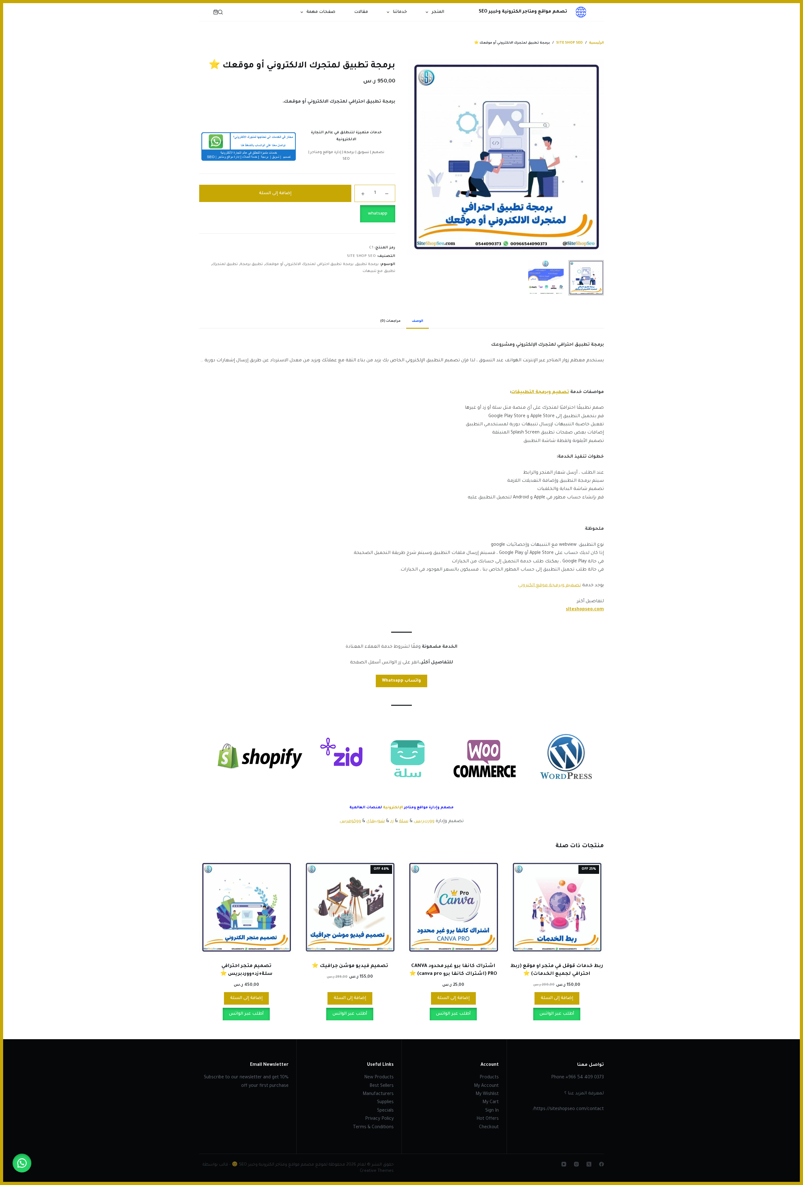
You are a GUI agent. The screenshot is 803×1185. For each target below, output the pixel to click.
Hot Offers (487, 1119)
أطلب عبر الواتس (557, 1014)
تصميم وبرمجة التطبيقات (540, 392)
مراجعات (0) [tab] (390, 321)
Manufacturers (378, 1094)
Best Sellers (382, 1086)
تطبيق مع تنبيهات (379, 271)
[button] (297, 213)
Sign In (492, 1110)
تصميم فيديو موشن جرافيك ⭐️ (350, 966)
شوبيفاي (375, 821)
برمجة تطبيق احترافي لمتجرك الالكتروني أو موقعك (309, 265)
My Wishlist (487, 1094)
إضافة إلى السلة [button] (557, 998)
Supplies (385, 1102)
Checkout (489, 1127)
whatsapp (377, 213)
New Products (379, 1077)
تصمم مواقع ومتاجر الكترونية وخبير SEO (523, 11)
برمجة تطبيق (367, 265)
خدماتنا (400, 12)
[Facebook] (601, 1164)
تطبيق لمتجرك (225, 265)
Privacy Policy (379, 1119)
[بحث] (220, 12)
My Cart (490, 1102)
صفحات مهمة (320, 12)
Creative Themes (377, 1171)
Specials (385, 1110)
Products (489, 1077)
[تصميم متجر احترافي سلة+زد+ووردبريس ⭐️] (246, 907)
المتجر (438, 12)
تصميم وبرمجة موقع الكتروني (549, 585)
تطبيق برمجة (251, 265)
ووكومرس (350, 821)
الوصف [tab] (417, 321)
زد (392, 821)
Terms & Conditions (373, 1127)
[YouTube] (563, 1164)
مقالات (361, 12)
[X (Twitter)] (589, 1164)
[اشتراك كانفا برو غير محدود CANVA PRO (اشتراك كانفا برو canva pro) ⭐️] (453, 907)
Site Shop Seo (361, 256)
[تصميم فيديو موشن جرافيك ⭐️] (350, 907)
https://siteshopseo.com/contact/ (568, 1109)
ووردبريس (424, 821)
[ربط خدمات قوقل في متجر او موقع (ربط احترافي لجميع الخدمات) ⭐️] (557, 907)
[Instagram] (576, 1164)
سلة (403, 821)
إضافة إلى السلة (275, 193)
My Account (486, 1086)
